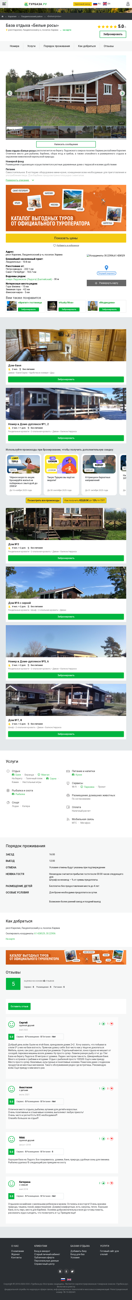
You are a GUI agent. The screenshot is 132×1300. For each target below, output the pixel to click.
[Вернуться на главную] (35, 4)
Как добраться (87, 46)
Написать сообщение (66, 144)
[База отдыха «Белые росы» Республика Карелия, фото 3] (49, 132)
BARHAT (89, 470)
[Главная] (3, 16)
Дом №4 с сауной (19, 602)
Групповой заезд (82, 4)
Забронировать (113, 34)
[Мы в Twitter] (72, 1271)
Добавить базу (79, 1251)
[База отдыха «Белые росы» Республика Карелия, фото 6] (102, 132)
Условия (75, 1257)
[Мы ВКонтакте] (60, 1271)
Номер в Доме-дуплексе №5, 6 (28, 661)
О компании (17, 1251)
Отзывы (109, 46)
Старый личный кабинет (47, 1254)
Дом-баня (14, 365)
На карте (65, 30)
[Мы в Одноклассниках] (66, 1271)
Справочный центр (44, 1264)
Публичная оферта (44, 1257)
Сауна (52, 778)
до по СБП (85, 500)
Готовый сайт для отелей (109, 1253)
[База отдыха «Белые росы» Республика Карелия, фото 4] (67, 132)
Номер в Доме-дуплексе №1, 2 (28, 424)
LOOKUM (52, 470)
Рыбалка (20, 794)
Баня (18, 774)
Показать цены (66, 238)
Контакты (16, 1257)
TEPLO (13, 470)
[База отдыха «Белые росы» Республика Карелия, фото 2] (32, 132)
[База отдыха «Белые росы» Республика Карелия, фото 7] (119, 132)
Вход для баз (78, 1254)
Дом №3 (13, 544)
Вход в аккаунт (42, 1251)
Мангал (45, 774)
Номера (14, 46)
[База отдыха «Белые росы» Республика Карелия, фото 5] (84, 132)
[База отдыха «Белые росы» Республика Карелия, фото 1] (14, 132)
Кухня (78, 774)
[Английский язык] (69, 1279)
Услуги (31, 46)
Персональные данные (46, 1260)
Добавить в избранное (68, 245)
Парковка (89, 787)
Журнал (15, 1254)
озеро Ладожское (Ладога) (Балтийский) (29, 279)
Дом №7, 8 (15, 720)
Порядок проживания (57, 46)
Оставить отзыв (19, 1006)
